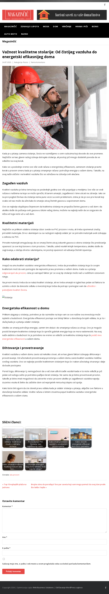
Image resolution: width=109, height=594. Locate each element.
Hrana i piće (81, 26)
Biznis (95, 26)
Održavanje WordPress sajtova (68, 587)
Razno (24, 34)
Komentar (7, 506)
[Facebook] (105, 5)
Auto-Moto (10, 34)
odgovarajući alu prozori (14, 272)
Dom (55, 26)
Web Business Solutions (43, 587)
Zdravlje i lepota (30, 26)
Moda (46, 26)
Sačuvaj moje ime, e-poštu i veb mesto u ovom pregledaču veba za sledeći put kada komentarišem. (46, 563)
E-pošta (6, 548)
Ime (4, 537)
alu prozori (14, 474)
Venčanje (66, 26)
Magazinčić (10, 26)
